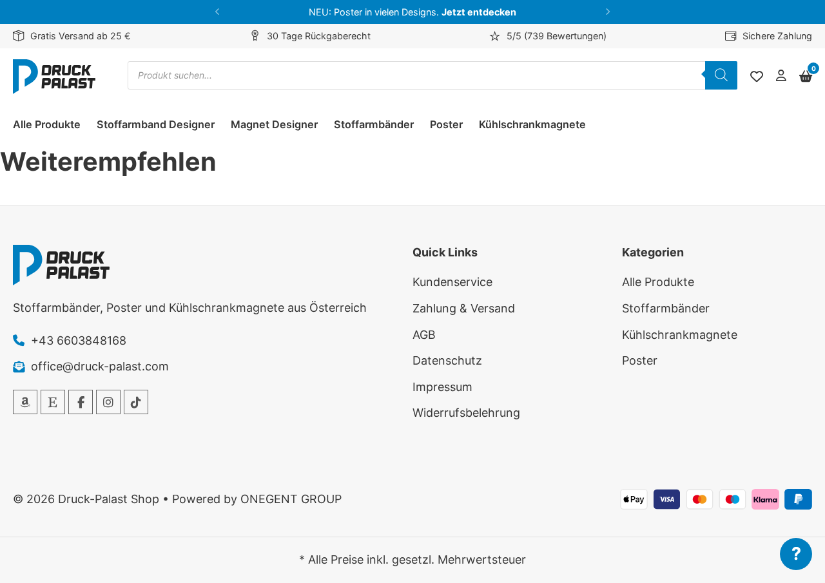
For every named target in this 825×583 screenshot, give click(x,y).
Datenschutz (447, 360)
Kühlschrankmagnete (532, 124)
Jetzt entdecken (479, 11)
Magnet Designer (274, 124)
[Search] (721, 75)
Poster (446, 124)
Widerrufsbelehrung (466, 412)
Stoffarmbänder (374, 124)
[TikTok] (136, 402)
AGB (424, 334)
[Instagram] (108, 402)
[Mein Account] (781, 76)
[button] (217, 12)
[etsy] (53, 402)
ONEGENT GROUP (291, 499)
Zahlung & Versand (463, 308)
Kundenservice (452, 282)
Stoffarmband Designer (156, 124)
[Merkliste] (756, 76)
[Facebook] (80, 402)
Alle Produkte (47, 124)
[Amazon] (25, 402)
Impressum (442, 387)
